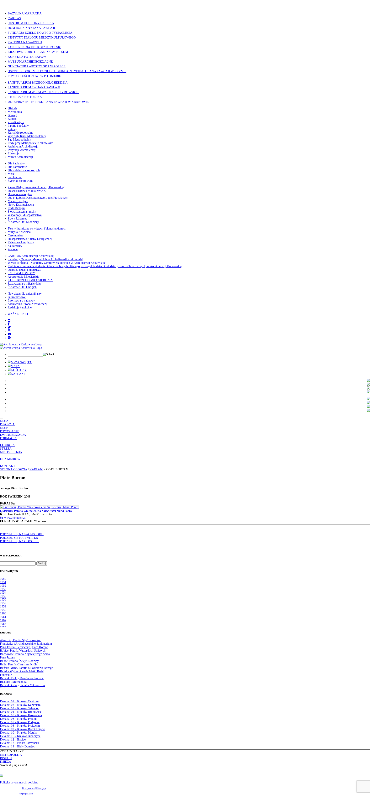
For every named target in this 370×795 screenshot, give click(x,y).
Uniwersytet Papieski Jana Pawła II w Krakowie (48, 101)
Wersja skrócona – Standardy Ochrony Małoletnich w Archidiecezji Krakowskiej (57, 262)
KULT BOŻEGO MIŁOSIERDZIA (30, 280)
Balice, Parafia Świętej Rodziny (19, 661)
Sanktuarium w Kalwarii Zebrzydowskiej (43, 92)
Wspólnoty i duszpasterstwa (25, 215)
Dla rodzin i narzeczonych (24, 170)
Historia (12, 108)
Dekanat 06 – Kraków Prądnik (18, 718)
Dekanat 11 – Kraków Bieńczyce (20, 736)
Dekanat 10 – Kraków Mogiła (18, 732)
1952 (3, 585)
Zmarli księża (16, 122)
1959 (3, 610)
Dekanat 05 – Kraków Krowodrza (21, 715)
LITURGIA (7, 445)
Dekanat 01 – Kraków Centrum (19, 701)
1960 (3, 613)
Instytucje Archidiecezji (22, 150)
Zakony (12, 129)
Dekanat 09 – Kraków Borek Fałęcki (22, 729)
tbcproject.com (26, 793)
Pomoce (13, 249)
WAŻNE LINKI (18, 314)
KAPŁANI (18, 373)
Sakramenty (15, 245)
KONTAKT (7, 465)
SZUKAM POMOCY (21, 273)
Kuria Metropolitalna (20, 132)
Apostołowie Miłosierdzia (23, 276)
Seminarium (15, 177)
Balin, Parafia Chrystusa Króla (18, 664)
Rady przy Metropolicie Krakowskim (30, 143)
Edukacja (13, 153)
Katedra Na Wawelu (25, 42)
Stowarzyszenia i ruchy (22, 211)
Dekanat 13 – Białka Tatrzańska (19, 743)
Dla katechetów (17, 166)
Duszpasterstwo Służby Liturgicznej (30, 238)
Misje (11, 173)
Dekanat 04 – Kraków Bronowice (20, 711)
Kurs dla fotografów (27, 56)
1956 (3, 599)
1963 (3, 623)
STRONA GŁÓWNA (13, 469)
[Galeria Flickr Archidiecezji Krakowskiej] (9, 320)
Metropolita (15, 111)
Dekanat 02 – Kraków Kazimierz (20, 704)
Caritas (14, 18)
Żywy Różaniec (17, 218)
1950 (3, 578)
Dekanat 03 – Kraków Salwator (19, 708)
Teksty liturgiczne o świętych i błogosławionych (37, 228)
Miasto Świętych (18, 201)
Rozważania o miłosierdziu (24, 283)
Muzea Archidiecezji (20, 156)
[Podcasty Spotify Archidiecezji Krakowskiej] (9, 337)
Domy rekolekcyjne (20, 194)
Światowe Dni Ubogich (22, 287)
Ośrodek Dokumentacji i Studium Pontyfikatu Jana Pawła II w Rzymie (67, 71)
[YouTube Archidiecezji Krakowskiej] (9, 334)
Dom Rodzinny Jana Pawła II (31, 27)
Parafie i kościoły (18, 125)
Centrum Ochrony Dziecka (31, 23)
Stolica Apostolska (25, 97)
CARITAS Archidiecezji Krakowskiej (31, 255)
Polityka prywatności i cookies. (19, 782)
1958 (3, 606)
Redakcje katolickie (20, 307)
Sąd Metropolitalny (19, 139)
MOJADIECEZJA (7, 422)
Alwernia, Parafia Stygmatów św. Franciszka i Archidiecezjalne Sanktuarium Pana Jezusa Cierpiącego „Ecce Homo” (26, 643)
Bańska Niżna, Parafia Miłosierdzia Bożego (26, 667)
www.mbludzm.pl (14, 517)
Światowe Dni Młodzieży (23, 222)
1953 (3, 589)
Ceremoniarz (15, 235)
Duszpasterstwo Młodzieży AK (27, 190)
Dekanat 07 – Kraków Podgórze (20, 722)
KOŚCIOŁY (19, 370)
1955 (3, 596)
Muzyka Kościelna (19, 232)
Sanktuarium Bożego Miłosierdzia (38, 82)
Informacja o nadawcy (21, 300)
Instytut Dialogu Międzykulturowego (42, 37)
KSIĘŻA (5, 761)
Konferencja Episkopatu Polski (34, 47)
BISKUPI (6, 758)
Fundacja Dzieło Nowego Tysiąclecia (40, 32)
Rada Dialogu (16, 208)
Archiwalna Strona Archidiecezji (27, 304)
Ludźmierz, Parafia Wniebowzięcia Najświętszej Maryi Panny (36, 510)
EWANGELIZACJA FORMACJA (13, 436)
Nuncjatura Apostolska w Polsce (37, 66)
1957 (3, 603)
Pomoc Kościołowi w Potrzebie (34, 76)
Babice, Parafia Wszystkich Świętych (22, 650)
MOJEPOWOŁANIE (9, 429)
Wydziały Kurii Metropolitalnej (27, 136)
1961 (3, 616)
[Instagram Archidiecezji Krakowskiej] (9, 331)
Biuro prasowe (17, 297)
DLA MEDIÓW (10, 459)
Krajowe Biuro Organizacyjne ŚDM (38, 52)
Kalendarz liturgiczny (21, 242)
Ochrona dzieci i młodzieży (24, 269)
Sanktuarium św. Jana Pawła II (34, 87)
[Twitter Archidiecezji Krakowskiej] (9, 327)
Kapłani (12, 118)
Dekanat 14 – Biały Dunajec (17, 746)
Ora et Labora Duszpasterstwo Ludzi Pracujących (38, 197)
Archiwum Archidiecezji (23, 146)
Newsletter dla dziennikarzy (25, 293)
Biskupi (12, 115)
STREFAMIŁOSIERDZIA (11, 450)
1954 (3, 592)
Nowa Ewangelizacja (21, 204)
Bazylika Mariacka (25, 13)
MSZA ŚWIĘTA (21, 362)
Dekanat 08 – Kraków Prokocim (20, 725)
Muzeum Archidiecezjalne (30, 61)
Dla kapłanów (16, 163)
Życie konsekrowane (20, 180)
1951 (3, 582)
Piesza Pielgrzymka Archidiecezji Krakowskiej (36, 187)
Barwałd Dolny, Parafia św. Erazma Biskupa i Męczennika (22, 680)
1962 (3, 620)
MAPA (15, 366)
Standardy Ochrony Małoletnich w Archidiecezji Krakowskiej (45, 259)
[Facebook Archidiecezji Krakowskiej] (9, 324)
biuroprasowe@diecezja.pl (34, 788)
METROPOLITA (11, 754)
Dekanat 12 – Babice (13, 739)
